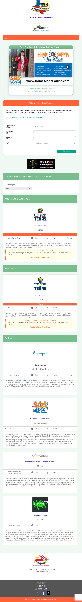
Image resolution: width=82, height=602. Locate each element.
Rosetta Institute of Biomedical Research (40, 462)
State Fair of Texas (40, 225)
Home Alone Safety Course (40, 419)
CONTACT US (41, 586)
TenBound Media (40, 515)
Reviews (69, 238)
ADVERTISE (41, 583)
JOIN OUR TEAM (41, 589)
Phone (55, 238)
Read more (37, 247)
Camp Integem (40, 365)
